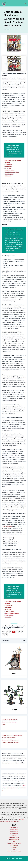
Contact (4, 724)
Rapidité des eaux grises (12, 172)
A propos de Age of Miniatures (9, 719)
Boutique (14, 709)
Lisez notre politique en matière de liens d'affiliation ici (13, 788)
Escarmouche (14, 833)
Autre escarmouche (14, 839)
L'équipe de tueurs (14, 837)
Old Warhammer (7, 526)
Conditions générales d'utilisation (10, 742)
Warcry (14, 835)
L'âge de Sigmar (14, 829)
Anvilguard (8, 168)
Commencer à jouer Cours (14, 843)
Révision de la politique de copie (10, 740)
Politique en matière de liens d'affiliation (12, 735)
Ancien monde (14, 831)
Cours (14, 673)
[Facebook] (13, 825)
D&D (14, 841)
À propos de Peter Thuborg (9, 722)
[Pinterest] (15, 825)
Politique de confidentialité (8, 737)
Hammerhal (8, 176)
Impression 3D (14, 845)
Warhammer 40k (14, 827)
